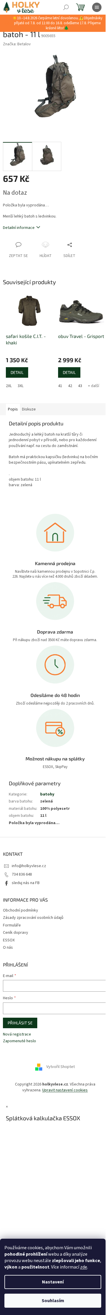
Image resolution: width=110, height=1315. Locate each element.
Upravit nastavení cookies (65, 1090)
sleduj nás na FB (26, 883)
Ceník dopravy (15, 933)
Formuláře (12, 925)
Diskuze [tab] (29, 409)
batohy (47, 794)
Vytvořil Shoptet (60, 1067)
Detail (17, 372)
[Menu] (97, 7)
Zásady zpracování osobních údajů (33, 918)
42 (70, 386)
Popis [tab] (13, 409)
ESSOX (9, 940)
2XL (9, 386)
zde (83, 1267)
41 (60, 386)
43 (80, 386)
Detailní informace (19, 228)
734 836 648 (22, 874)
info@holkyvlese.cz (29, 866)
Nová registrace (17, 1034)
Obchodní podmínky (20, 910)
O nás (8, 947)
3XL (20, 386)
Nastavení (53, 1282)
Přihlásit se (20, 1022)
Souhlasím (53, 1300)
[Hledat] (66, 7)
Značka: (17, 44)
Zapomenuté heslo (19, 1041)
